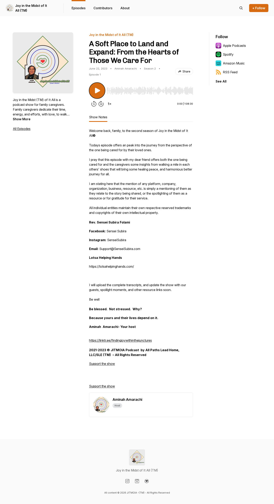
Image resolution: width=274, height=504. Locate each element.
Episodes (78, 8)
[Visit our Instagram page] (127, 481)
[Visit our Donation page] (147, 481)
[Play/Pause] (97, 91)
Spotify (228, 54)
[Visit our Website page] (137, 481)
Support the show (102, 364)
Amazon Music (234, 63)
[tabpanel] (141, 260)
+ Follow (258, 8)
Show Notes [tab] (98, 117)
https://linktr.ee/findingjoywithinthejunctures (120, 340)
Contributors (102, 8)
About (125, 8)
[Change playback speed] (110, 104)
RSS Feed (230, 72)
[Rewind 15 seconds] (94, 104)
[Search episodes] (241, 8)
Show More (21, 119)
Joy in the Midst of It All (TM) (31, 8)
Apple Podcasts (234, 46)
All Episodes (21, 129)
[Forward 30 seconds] (101, 104)
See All (221, 81)
